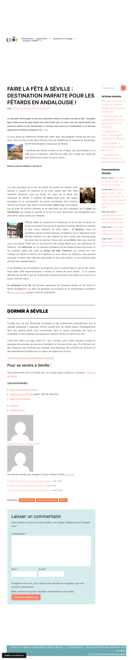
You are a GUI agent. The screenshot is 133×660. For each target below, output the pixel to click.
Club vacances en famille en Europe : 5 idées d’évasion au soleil (30, 490)
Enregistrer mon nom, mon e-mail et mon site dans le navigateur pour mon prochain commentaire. (47, 585)
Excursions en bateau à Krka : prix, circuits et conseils (113, 181)
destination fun (27, 500)
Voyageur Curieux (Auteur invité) (31, 108)
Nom (14, 569)
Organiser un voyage (62, 39)
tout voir (69, 474)
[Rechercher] (123, 88)
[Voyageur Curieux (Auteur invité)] (20, 440)
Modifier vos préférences (14, 655)
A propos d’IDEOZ (31, 41)
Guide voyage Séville (19, 398)
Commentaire (18, 533)
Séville (45, 130)
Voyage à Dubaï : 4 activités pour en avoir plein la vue (27, 486)
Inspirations (41, 39)
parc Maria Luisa (18, 292)
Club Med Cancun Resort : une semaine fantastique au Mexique (30, 481)
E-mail (42, 569)
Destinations (27, 39)
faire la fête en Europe (47, 500)
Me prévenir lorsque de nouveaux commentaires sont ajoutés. (43, 591)
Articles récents (17, 410)
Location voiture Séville (20, 394)
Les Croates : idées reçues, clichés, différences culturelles (114, 230)
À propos (13, 405)
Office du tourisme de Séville (23, 389)
